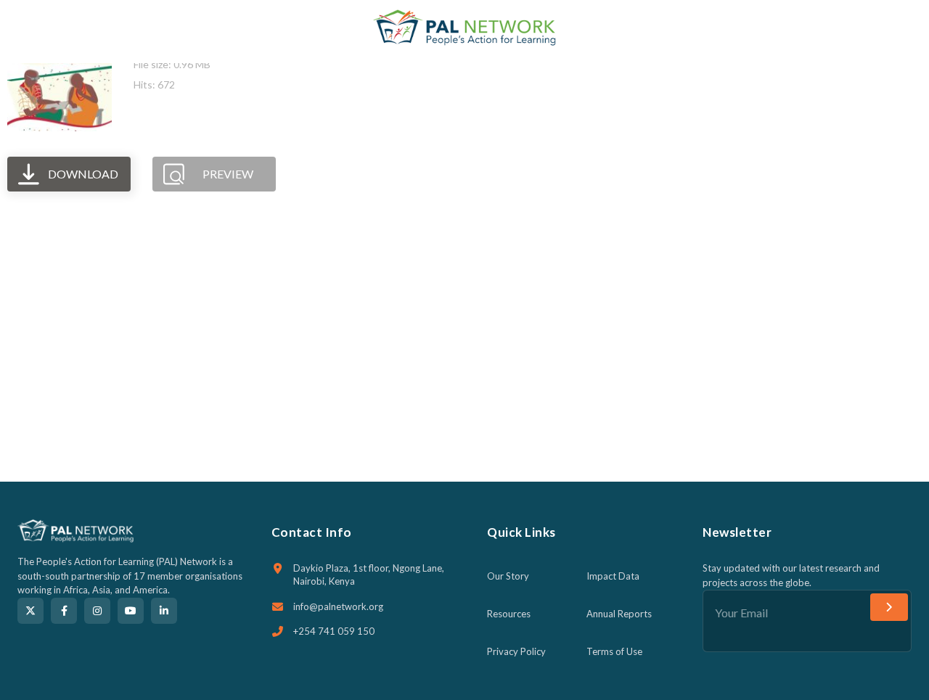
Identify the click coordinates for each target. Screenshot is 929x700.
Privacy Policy (516, 651)
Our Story (508, 576)
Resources (509, 613)
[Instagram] (97, 611)
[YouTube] (131, 611)
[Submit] (889, 607)
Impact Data (612, 576)
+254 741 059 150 (334, 631)
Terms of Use (614, 651)
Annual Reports (619, 613)
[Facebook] (64, 611)
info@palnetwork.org (338, 606)
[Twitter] (30, 611)
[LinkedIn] (164, 611)
